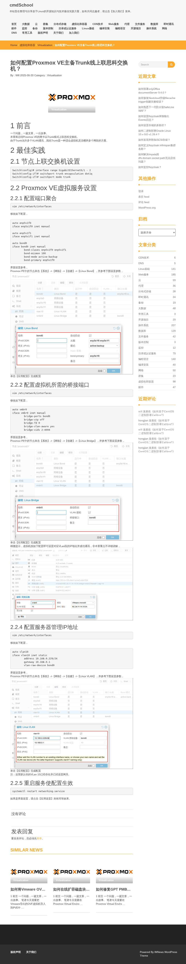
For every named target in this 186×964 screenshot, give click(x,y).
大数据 (26, 24)
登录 (39, 838)
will (140, 411)
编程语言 (120, 28)
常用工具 (27, 32)
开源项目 (136, 28)
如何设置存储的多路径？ (152, 125)
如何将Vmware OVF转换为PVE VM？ (29, 889)
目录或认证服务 (67, 28)
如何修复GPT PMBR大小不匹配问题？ (114, 889)
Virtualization (45, 45)
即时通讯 (169, 24)
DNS (14, 32)
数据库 (154, 24)
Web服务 (113, 24)
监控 (24, 28)
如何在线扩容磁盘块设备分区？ (71, 889)
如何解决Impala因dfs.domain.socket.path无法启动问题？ (156, 158)
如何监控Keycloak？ (149, 167)
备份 (35, 28)
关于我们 (58, 32)
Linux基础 (88, 28)
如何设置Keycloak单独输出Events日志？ (153, 118)
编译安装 (105, 28)
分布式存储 (60, 24)
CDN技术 (97, 24)
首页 (14, 24)
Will (17, 75)
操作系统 (151, 28)
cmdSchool (21, 5)
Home (13, 45)
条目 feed (143, 196)
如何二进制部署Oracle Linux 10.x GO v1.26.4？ (154, 132)
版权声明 (43, 32)
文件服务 (140, 24)
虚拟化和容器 (79, 24)
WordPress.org (147, 207)
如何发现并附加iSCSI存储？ (154, 139)
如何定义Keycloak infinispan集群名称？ (157, 147)
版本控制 (48, 28)
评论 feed (143, 202)
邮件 (14, 28)
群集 (45, 24)
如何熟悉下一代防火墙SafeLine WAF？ (156, 109)
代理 (127, 24)
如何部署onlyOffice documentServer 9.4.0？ (152, 90)
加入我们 (74, 32)
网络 (164, 28)
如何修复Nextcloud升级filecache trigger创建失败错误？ (156, 100)
